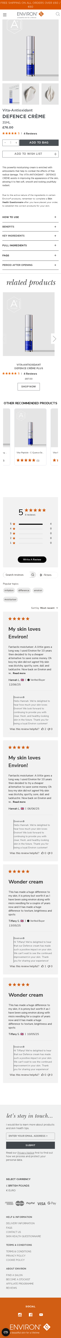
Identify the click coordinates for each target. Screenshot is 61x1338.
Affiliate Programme (20, 1284)
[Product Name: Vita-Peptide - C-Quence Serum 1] (30, 437)
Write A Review (32, 559)
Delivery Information (20, 1223)
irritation (9, 590)
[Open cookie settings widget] (6, 1332)
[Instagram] (20, 1315)
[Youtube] (41, 1315)
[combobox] (44, 608)
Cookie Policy (15, 1260)
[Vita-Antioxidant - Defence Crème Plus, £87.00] (29, 326)
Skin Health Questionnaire (23, 1236)
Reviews (11, 1288)
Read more (19, 673)
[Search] (58, 14)
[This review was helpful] (42, 729)
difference (23, 590)
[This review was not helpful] (49, 729)
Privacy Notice (25, 1153)
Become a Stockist (18, 1280)
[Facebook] (30, 1315)
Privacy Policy (15, 1256)
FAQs (9, 1228)
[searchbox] (16, 575)
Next (54, 338)
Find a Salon (14, 1275)
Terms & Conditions (18, 1252)
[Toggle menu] (4, 14)
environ (38, 590)
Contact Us (13, 1232)
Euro (12, 1190)
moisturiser (10, 599)
